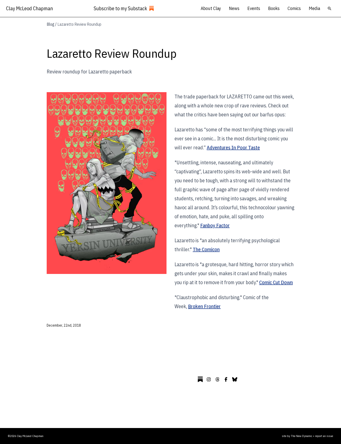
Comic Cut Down (276, 282)
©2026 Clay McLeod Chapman (25, 436)
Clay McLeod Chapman (29, 8)
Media (314, 8)
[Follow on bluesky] (234, 379)
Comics (294, 8)
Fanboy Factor (215, 225)
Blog (50, 24)
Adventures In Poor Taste (233, 147)
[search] (329, 8)
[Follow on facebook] (226, 379)
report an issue (324, 436)
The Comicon (206, 249)
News (234, 8)
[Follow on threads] (217, 379)
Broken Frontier (204, 306)
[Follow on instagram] (208, 379)
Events (253, 8)
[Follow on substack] (200, 379)
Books (274, 8)
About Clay (211, 8)
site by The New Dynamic (297, 436)
